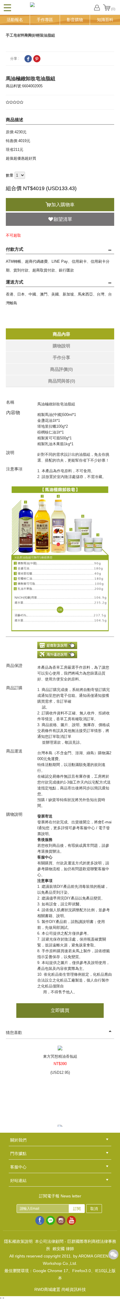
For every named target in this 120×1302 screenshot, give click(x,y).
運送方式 (14, 281)
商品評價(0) (61, 369)
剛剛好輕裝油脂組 (40, 35)
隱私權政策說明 (18, 1241)
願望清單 (63, 219)
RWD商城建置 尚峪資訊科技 (60, 1289)
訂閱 (77, 1209)
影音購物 (75, 19)
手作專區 (45, 19)
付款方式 (14, 249)
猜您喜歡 (14, 1032)
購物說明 (61, 345)
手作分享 (61, 357)
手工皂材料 (15, 35)
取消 (94, 1209)
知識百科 (105, 19)
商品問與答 (61, 380)
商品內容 (61, 334)
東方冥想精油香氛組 (60, 1056)
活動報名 (15, 19)
